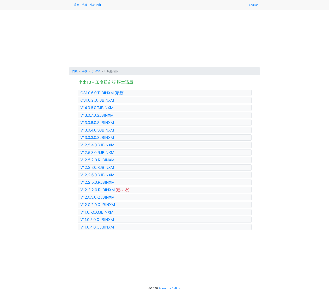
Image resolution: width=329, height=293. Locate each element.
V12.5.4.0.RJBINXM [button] (97, 145)
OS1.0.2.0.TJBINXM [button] (97, 100)
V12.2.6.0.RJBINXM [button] (97, 175)
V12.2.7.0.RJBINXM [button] (97, 167)
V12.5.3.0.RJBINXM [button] (97, 152)
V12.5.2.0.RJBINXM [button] (97, 160)
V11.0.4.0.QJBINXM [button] (97, 227)
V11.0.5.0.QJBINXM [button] (97, 219)
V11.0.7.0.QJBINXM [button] (96, 212)
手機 (84, 4)
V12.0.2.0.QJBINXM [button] (97, 204)
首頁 (76, 4)
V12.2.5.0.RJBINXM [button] (97, 182)
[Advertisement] (164, 38)
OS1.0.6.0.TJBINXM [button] (102, 92)
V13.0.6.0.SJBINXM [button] (97, 122)
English (253, 4)
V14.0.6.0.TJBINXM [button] (96, 107)
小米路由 (95, 4)
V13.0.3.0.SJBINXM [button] (97, 137)
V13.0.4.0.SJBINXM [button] (97, 130)
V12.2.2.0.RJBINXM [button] (105, 189)
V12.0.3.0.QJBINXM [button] (97, 197)
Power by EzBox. (170, 288)
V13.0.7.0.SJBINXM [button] (97, 115)
